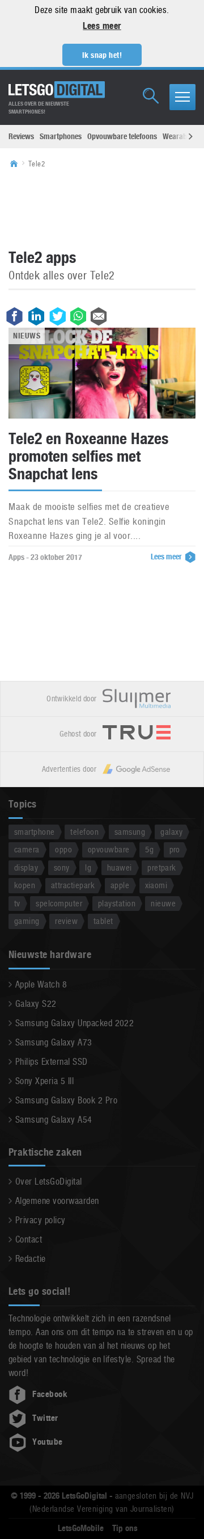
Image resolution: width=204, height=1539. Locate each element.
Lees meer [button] (102, 25)
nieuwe (163, 903)
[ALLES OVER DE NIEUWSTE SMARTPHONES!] (56, 89)
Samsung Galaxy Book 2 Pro (66, 1100)
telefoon (84, 832)
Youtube (47, 1442)
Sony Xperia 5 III (44, 1081)
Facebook (49, 1394)
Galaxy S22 (36, 1003)
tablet (103, 921)
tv (17, 903)
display (26, 867)
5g (149, 849)
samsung (129, 832)
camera (27, 849)
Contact (28, 1239)
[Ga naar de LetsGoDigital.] (17, 164)
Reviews (21, 136)
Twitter (45, 1418)
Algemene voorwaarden (57, 1200)
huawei (119, 867)
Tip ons (125, 1528)
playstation (116, 903)
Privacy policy (40, 1220)
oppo (63, 849)
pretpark (161, 867)
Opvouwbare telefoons (122, 136)
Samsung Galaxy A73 (53, 1042)
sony (62, 867)
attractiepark (73, 885)
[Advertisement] (102, 207)
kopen (24, 885)
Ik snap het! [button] (102, 55)
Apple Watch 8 (41, 984)
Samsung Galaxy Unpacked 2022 (74, 1023)
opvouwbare (109, 849)
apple (119, 885)
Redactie (30, 1258)
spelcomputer (59, 903)
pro (174, 849)
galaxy (171, 832)
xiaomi (156, 885)
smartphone (34, 832)
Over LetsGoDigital (48, 1181)
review (66, 921)
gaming (27, 921)
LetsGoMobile (81, 1528)
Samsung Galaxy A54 (53, 1119)
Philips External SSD (51, 1061)
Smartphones (61, 136)
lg (88, 867)
